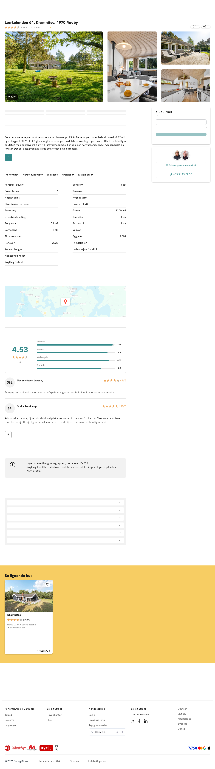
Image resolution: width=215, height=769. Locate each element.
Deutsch (182, 709)
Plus (49, 720)
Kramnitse (14, 615)
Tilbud (8, 715)
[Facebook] (139, 721)
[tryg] (47, 750)
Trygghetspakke (98, 725)
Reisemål (10, 720)
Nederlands (184, 719)
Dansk (181, 729)
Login (92, 715)
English (182, 714)
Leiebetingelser (97, 761)
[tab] (17, 610)
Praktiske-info (97, 720)
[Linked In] (145, 721)
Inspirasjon (11, 725)
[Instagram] (132, 721)
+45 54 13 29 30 (182, 174)
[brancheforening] (15, 750)
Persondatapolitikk (49, 761)
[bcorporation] (57, 750)
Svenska (182, 724)
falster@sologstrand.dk (182, 165)
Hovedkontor (54, 715)
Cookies (74, 761)
